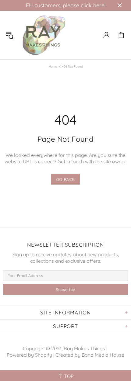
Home (52, 66)
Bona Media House (103, 355)
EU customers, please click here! (65, 5)
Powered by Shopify (29, 355)
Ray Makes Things (43, 35)
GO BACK (65, 179)
